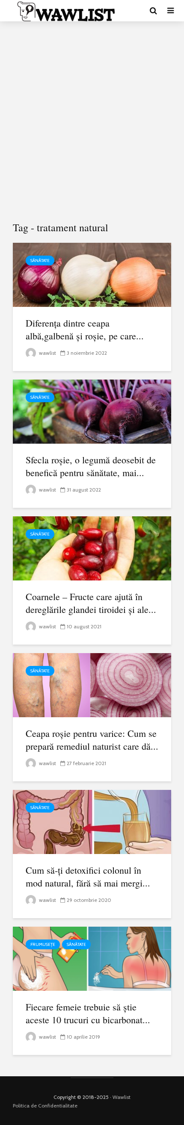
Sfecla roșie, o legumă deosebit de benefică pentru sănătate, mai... (91, 466)
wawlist (47, 353)
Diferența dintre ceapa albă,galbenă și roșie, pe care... (85, 329)
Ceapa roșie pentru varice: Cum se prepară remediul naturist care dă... (92, 739)
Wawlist (122, 1097)
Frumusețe (42, 944)
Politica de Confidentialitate (45, 1105)
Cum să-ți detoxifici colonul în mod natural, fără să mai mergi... (88, 876)
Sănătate (40, 260)
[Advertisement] (92, 122)
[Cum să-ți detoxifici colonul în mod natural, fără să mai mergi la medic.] (92, 821)
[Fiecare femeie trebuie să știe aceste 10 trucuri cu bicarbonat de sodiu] (92, 958)
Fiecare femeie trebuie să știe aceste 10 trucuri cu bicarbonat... (88, 1013)
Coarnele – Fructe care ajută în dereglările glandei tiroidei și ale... (91, 603)
